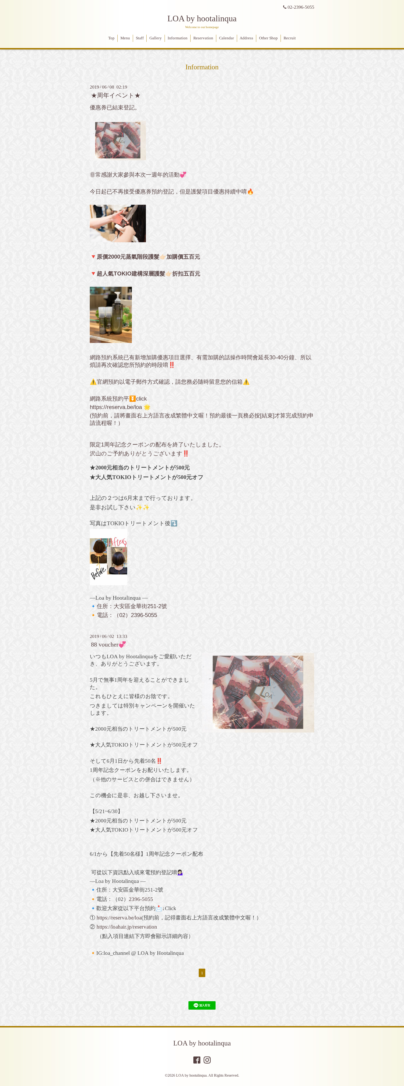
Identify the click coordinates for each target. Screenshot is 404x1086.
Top (111, 38)
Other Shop (268, 38)
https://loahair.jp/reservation (127, 927)
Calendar (226, 38)
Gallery (155, 38)
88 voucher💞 (108, 644)
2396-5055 (141, 899)
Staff (140, 38)
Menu (125, 38)
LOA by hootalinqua (202, 18)
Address (246, 38)
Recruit (290, 38)
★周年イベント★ (116, 95)
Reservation (203, 38)
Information (178, 38)
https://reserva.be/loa (116, 407)
